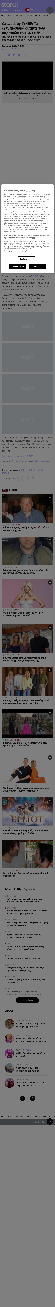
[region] (27, 228)
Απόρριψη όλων (18, 266)
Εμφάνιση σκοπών (27, 259)
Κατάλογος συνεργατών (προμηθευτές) (17, 251)
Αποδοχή (37, 266)
